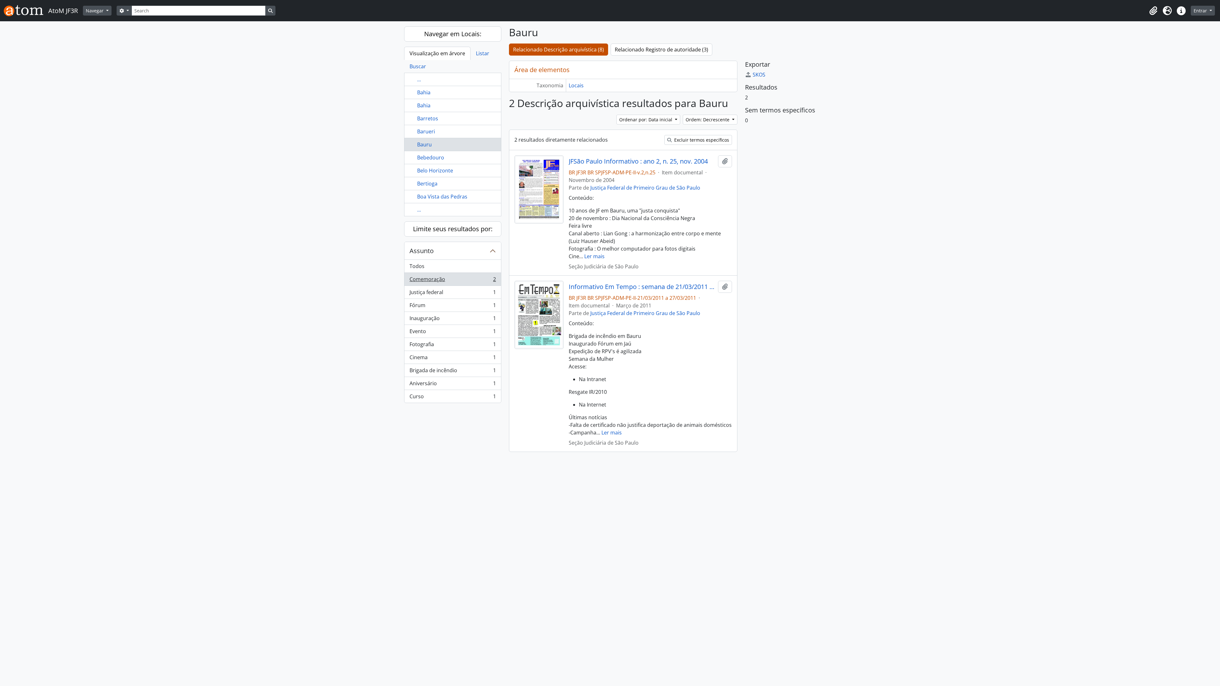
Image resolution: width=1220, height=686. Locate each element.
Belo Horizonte (435, 170)
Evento (452, 333)
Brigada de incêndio (452, 372)
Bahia (423, 92)
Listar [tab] (482, 53)
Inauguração (452, 320)
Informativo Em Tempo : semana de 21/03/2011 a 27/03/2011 (642, 287)
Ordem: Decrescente (708, 120)
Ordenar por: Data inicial (646, 120)
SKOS (759, 74)
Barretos (427, 118)
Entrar (1201, 11)
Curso (452, 398)
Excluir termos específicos (701, 140)
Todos (417, 266)
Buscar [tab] (418, 66)
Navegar (95, 11)
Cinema (452, 359)
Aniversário (452, 385)
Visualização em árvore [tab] (437, 53)
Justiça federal (452, 294)
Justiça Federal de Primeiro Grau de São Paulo (645, 187)
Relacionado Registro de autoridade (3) (661, 49)
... (419, 79)
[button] (1153, 11)
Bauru (424, 144)
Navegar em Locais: (452, 34)
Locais (576, 85)
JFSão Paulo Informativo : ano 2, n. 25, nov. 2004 (638, 161)
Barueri (426, 131)
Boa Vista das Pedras (442, 196)
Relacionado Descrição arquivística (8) (558, 49)
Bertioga (427, 183)
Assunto (422, 250)
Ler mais (594, 256)
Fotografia (452, 346)
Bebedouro (430, 157)
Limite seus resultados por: (452, 229)
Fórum (452, 307)
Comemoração (452, 281)
